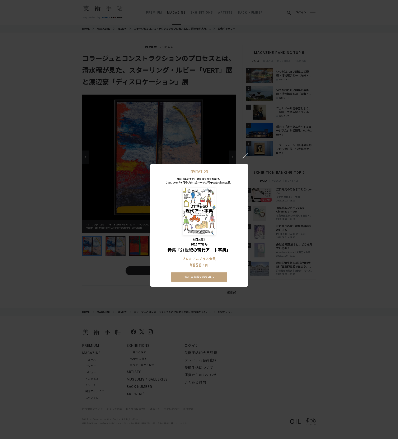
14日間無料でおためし (199, 277)
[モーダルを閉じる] (245, 155)
